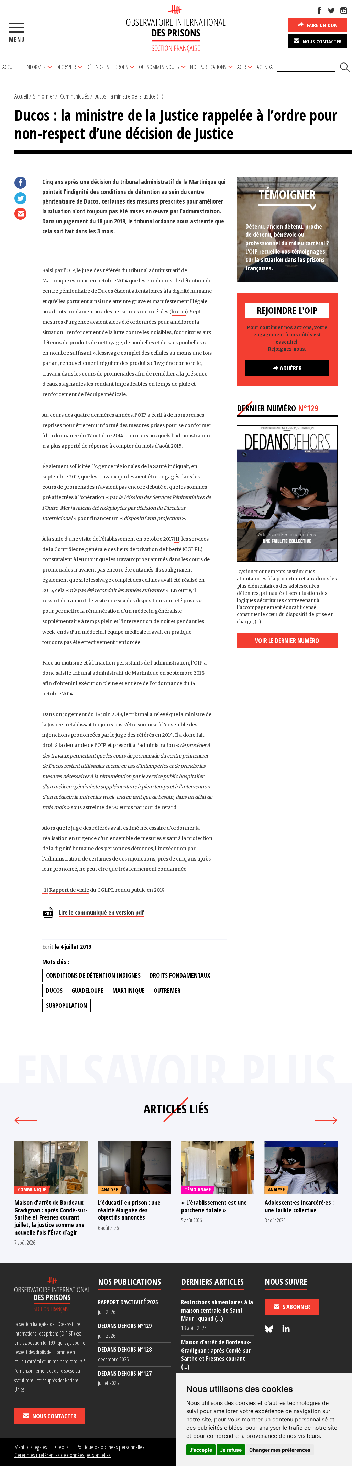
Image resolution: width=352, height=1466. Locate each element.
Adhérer (290, 368)
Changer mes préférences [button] (279, 1450)
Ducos (54, 990)
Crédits (62, 1447)
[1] (176, 539)
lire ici (179, 312)
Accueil (10, 67)
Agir (241, 67)
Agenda (265, 67)
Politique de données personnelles (110, 1447)
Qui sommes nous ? (159, 67)
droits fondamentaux (180, 975)
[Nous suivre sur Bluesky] (270, 1329)
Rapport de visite (69, 890)
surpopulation (66, 1005)
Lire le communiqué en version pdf (101, 912)
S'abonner (295, 1307)
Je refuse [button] (231, 1450)
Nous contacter (321, 41)
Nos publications (208, 67)
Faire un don (321, 25)
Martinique (128, 990)
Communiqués (74, 96)
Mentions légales (30, 1447)
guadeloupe (87, 990)
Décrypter (66, 67)
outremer (167, 990)
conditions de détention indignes (93, 975)
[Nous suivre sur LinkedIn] (286, 1329)
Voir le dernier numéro (287, 640)
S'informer (43, 96)
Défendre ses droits (107, 67)
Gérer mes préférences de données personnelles (62, 1455)
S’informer (34, 67)
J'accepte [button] (201, 1450)
